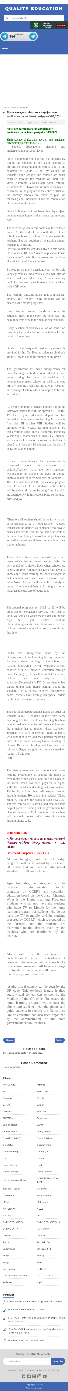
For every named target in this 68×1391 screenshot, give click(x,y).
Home (5, 48)
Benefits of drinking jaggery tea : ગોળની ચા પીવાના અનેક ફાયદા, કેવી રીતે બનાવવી (36, 1331)
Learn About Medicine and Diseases (26, 1309)
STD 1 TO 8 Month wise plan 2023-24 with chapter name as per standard (36, 1319)
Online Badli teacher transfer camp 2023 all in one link (34, 1301)
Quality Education (34, 8)
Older (59, 1040)
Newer (9, 1040)
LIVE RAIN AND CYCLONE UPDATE (26, 1340)
